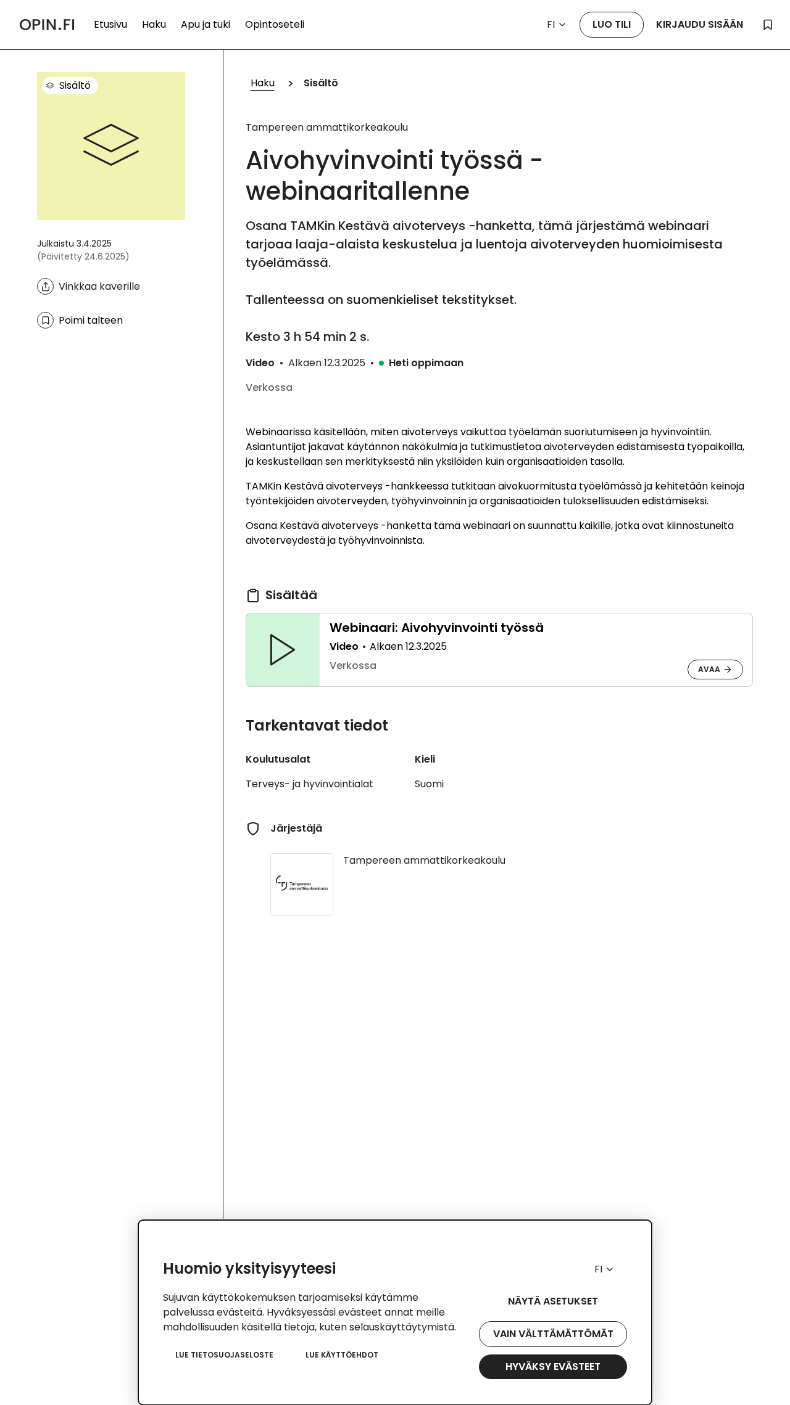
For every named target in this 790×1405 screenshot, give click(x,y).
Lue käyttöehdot (342, 1355)
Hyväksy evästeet (553, 1366)
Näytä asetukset (553, 1301)
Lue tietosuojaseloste (224, 1355)
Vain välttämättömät (553, 1334)
